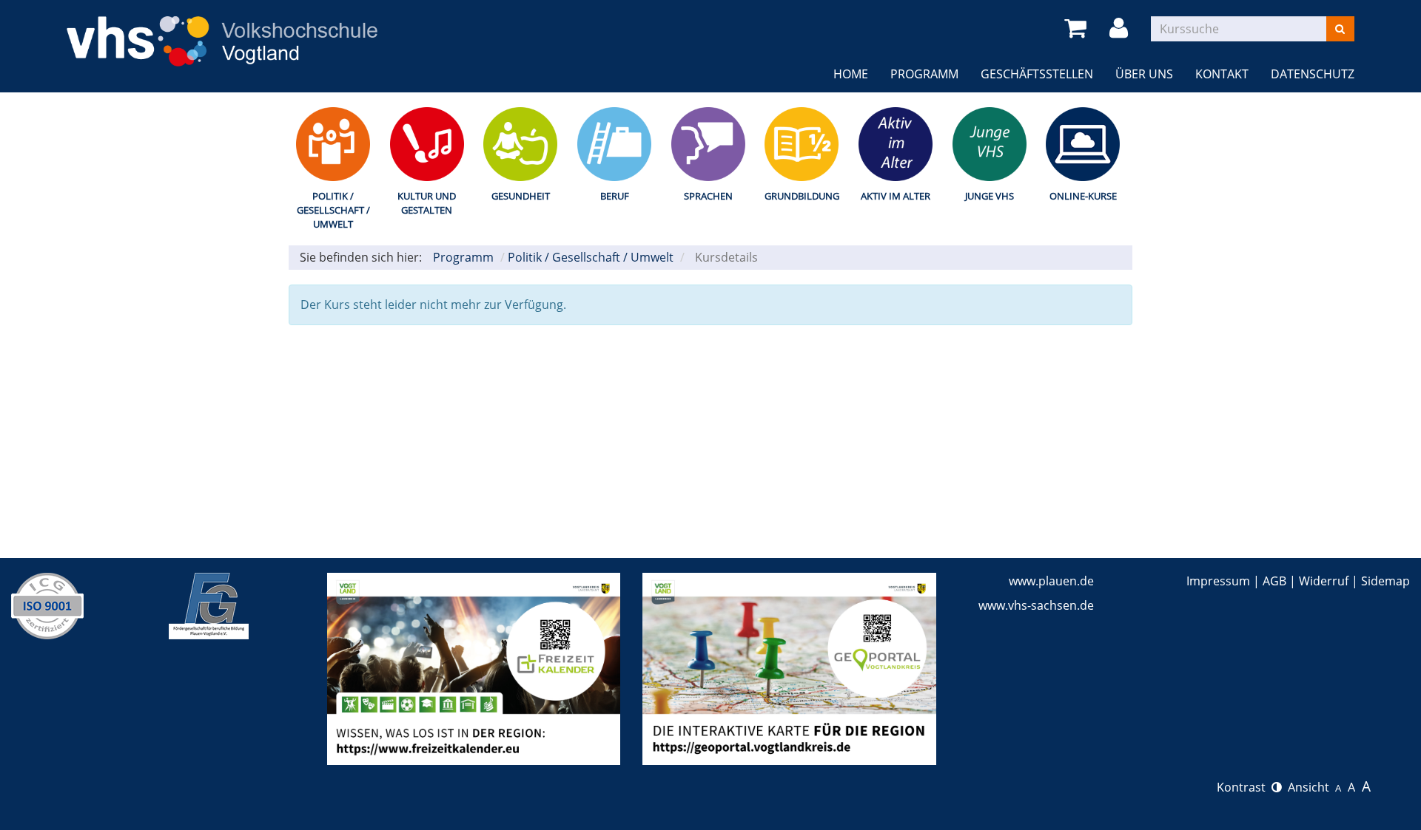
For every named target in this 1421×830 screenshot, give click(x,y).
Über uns (1144, 74)
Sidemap (1385, 581)
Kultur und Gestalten (426, 203)
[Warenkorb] (1078, 28)
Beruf (614, 196)
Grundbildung (802, 196)
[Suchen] (1340, 28)
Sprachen (708, 196)
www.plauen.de (1051, 581)
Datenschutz (1312, 74)
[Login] (1121, 28)
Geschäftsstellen (1037, 74)
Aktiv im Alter (895, 196)
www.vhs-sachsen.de (1036, 605)
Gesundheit (520, 196)
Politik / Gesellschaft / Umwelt (333, 209)
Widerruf (1323, 581)
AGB (1274, 581)
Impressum (1218, 581)
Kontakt (1222, 74)
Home (850, 74)
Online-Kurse (1083, 196)
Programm (924, 74)
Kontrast (1244, 787)
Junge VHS (989, 196)
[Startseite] (222, 32)
